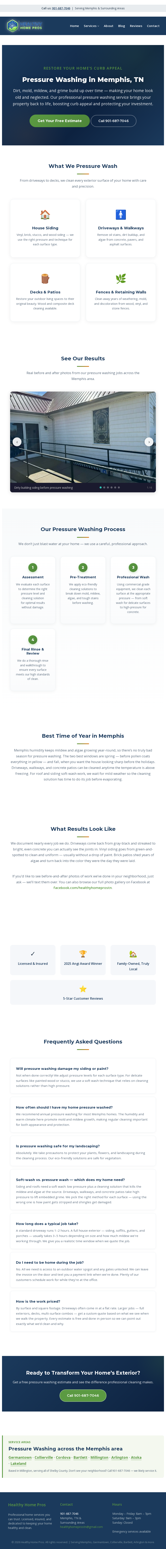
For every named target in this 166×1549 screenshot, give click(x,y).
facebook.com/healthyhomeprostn (82, 887)
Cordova (63, 1457)
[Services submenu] (98, 26)
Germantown (20, 1457)
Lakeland (18, 1463)
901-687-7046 (61, 8)
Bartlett (80, 1457)
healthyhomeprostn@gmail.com (81, 1527)
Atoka (136, 1457)
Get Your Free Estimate (60, 121)
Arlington (119, 1457)
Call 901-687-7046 (113, 121)
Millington (99, 1457)
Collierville (44, 1457)
